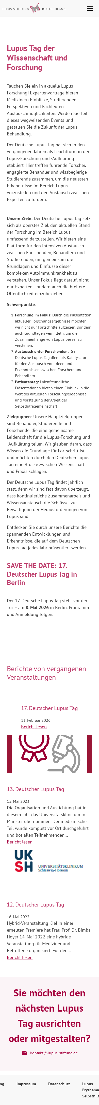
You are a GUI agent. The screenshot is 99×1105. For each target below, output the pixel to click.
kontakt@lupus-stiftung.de (54, 1052)
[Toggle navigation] (90, 8)
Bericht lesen (34, 727)
